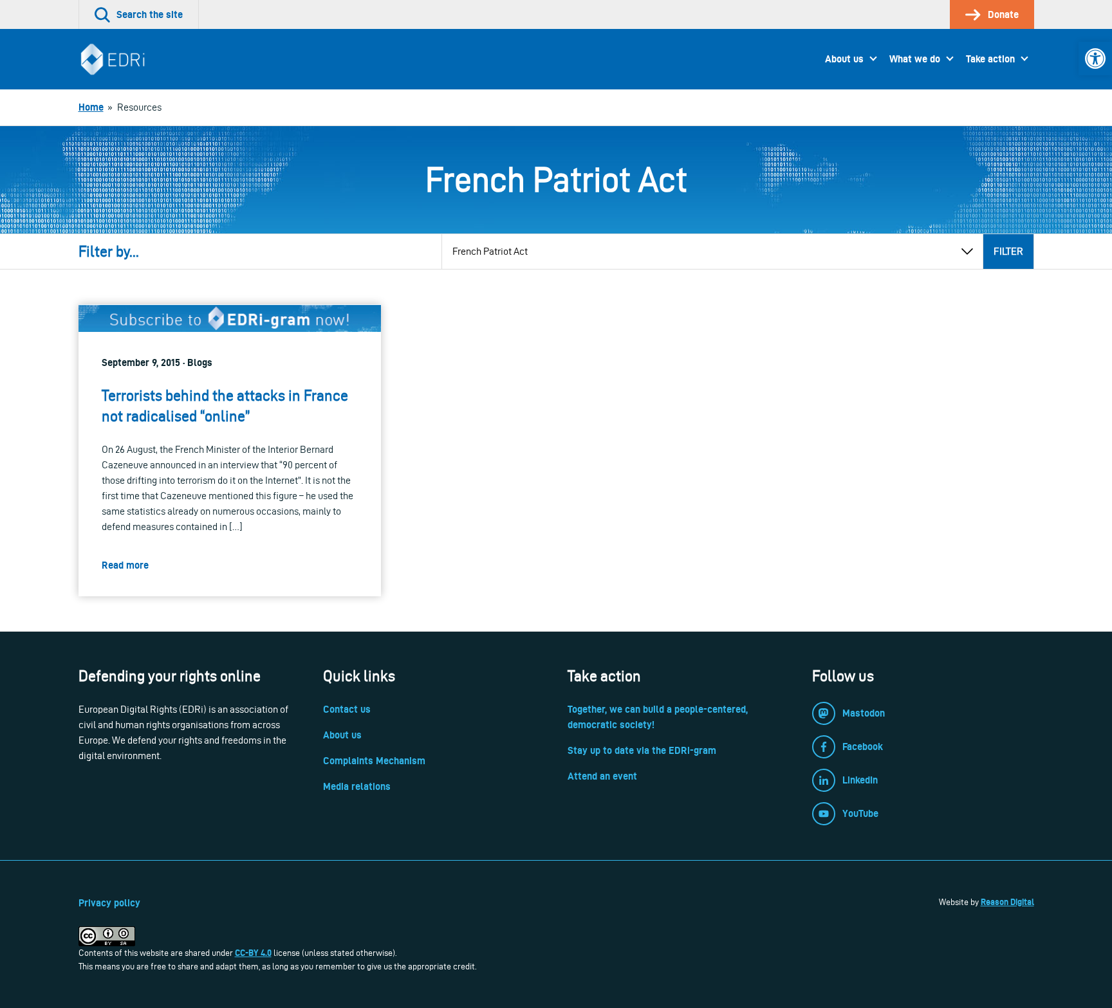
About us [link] (844, 58)
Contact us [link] (347, 709)
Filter (1008, 251)
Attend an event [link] (602, 776)
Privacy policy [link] (109, 902)
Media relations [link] (357, 786)
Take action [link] (990, 58)
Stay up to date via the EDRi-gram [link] (642, 750)
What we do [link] (914, 58)
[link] (1095, 58)
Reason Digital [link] (1007, 902)
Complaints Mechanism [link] (374, 760)
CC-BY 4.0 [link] (253, 953)
